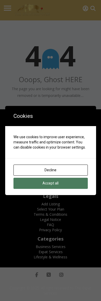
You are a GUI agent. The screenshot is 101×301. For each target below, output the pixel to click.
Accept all (50, 183)
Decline (50, 170)
